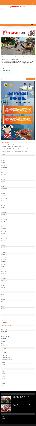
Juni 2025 (3, 181)
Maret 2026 (4, 165)
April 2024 (3, 205)
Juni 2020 (3, 285)
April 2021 (3, 268)
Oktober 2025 (4, 174)
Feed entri (3, 418)
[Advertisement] (18, 16)
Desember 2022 (4, 233)
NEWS (3, 306)
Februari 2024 (4, 209)
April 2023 (3, 226)
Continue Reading (7, 72)
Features (3, 350)
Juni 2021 (3, 264)
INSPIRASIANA (4, 303)
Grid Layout (5, 362)
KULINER (3, 338)
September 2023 (5, 217)
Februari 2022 (4, 250)
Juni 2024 (3, 202)
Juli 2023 (3, 221)
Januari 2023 (4, 231)
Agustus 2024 (4, 198)
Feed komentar (4, 320)
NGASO (3, 308)
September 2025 (5, 176)
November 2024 (4, 193)
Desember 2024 (4, 191)
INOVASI (3, 301)
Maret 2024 (4, 207)
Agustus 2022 (4, 240)
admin (10, 59)
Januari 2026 (4, 169)
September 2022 (5, 238)
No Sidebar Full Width (6, 357)
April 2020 (3, 287)
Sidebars (4, 352)
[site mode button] (32, 24)
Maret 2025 (4, 186)
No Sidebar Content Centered (7, 359)
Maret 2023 (4, 228)
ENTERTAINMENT (5, 331)
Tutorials (3, 364)
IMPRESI (3, 299)
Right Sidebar (5, 355)
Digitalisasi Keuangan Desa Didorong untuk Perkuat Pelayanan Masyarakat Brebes (14, 151)
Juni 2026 (3, 160)
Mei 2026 (3, 162)
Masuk (3, 317)
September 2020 (5, 280)
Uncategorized (4, 311)
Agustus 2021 (4, 261)
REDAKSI (3, 343)
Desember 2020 (4, 275)
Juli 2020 (3, 283)
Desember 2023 (4, 212)
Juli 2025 (3, 179)
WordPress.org (4, 322)
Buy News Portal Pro (5, 366)
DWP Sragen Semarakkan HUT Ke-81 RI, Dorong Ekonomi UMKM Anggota (13, 146)
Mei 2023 (3, 224)
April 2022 (3, 247)
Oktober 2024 (4, 195)
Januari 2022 (4, 252)
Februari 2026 (4, 167)
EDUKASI (3, 296)
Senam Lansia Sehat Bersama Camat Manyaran (9, 144)
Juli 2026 (3, 158)
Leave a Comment (15, 59)
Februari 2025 (4, 188)
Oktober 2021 (4, 257)
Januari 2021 (4, 273)
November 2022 (4, 235)
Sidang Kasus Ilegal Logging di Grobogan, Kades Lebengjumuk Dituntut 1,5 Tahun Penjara (15, 148)
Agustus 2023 (4, 219)
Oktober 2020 (4, 278)
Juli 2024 (3, 200)
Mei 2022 (3, 245)
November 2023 (4, 214)
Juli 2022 (3, 242)
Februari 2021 (4, 271)
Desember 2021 (4, 254)
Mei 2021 (3, 266)
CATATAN (3, 294)
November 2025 (4, 172)
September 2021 (5, 259)
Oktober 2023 (4, 216)
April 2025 (3, 184)
